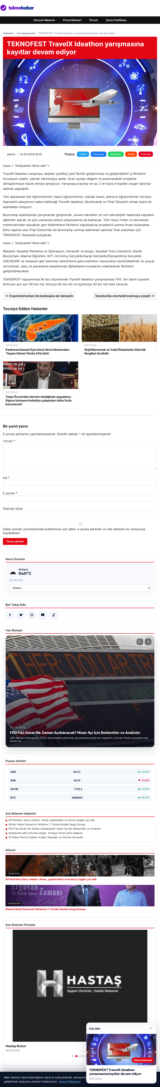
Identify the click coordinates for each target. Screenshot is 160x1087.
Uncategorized (26, 33)
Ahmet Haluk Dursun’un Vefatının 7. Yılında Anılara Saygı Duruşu (46, 824)
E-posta (10, 493)
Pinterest (146, 154)
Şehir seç (16, 580)
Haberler (8, 33)
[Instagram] (31, 614)
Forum (93, 20)
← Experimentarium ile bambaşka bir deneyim (39, 296)
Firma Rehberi (72, 20)
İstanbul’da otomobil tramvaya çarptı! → (124, 296)
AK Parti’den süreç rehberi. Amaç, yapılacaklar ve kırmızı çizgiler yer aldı (51, 820)
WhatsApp (115, 154)
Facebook (98, 154)
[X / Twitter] (20, 614)
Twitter (83, 154)
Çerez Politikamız (70, 1081)
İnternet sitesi (13, 508)
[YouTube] (42, 614)
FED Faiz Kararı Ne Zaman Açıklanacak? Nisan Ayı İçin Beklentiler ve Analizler (54, 828)
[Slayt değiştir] (73, 1056)
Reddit (131, 154)
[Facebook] (9, 614)
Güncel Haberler (44, 20)
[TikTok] (53, 614)
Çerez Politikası (116, 20)
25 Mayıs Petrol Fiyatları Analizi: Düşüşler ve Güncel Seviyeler (45, 837)
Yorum (9, 441)
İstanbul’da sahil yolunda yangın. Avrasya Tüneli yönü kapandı (45, 832)
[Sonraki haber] (148, 641)
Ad (6, 478)
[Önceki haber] (140, 641)
